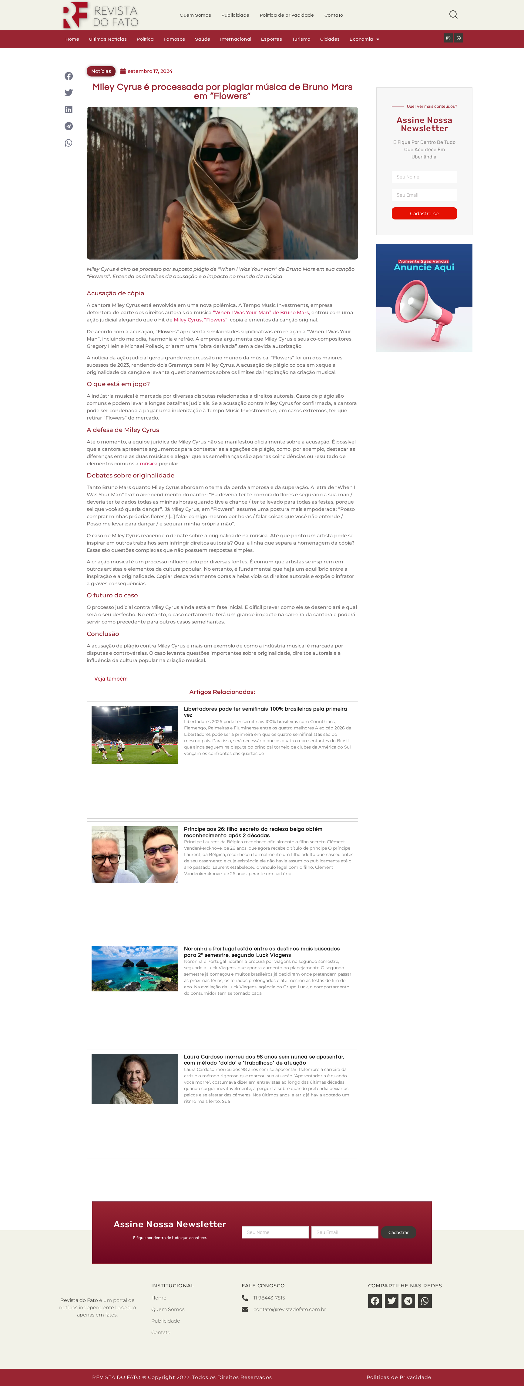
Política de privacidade (287, 15)
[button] (69, 76)
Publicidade (235, 15)
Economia (361, 39)
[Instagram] (448, 37)
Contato (333, 15)
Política (145, 39)
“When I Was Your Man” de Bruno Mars (261, 312)
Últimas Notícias (108, 39)
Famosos (174, 39)
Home (72, 39)
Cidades (330, 39)
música (149, 464)
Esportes (271, 39)
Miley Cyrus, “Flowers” (200, 320)
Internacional (235, 39)
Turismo (301, 39)
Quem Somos (195, 15)
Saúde (202, 39)
